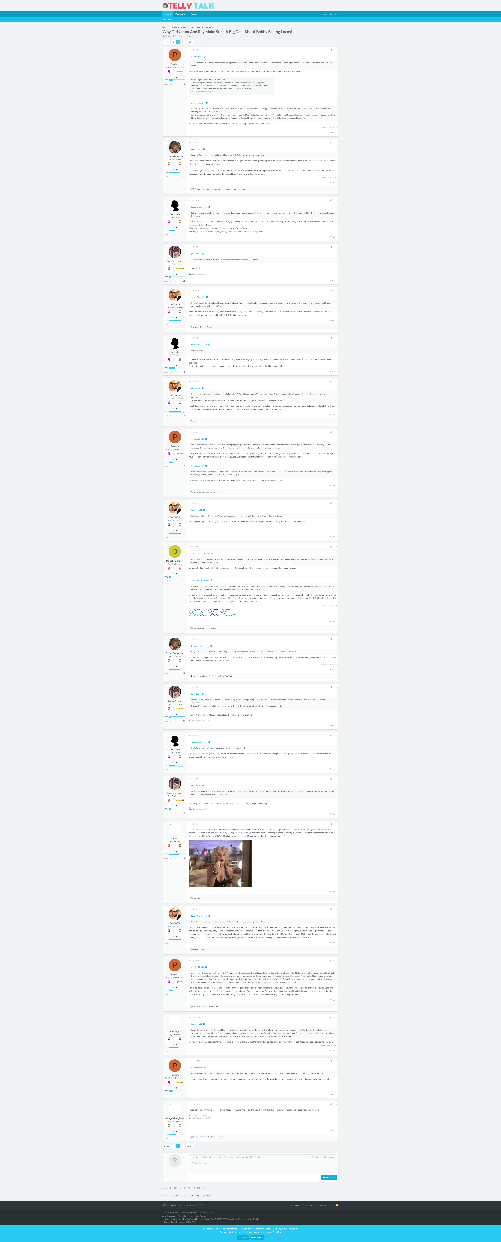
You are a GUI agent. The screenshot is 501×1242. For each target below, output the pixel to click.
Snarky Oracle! (174, 261)
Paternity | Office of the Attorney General (208, 79)
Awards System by (184, 1216)
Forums (167, 14)
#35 (335, 824)
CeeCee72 (175, 304)
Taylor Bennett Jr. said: (200, 553)
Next (189, 42)
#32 (335, 687)
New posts (167, 19)
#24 (335, 247)
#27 (335, 381)
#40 (335, 1104)
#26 (335, 338)
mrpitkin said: (196, 149)
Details (256, 1219)
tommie (175, 838)
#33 (335, 735)
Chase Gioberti (174, 214)
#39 (335, 1061)
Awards (194, 14)
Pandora (175, 64)
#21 (335, 50)
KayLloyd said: (197, 57)
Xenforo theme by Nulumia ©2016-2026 (179, 1222)
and (206, 492)
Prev (167, 42)
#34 (335, 779)
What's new (180, 14)
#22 (335, 142)
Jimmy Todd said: (198, 103)
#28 (335, 432)
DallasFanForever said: (200, 646)
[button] (187, 14)
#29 (335, 503)
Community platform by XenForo (187, 1213)
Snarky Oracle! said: (199, 207)
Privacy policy (322, 1205)
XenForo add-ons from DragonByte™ (201, 1219)
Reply (334, 132)
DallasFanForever (174, 561)
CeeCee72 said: (197, 439)
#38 (335, 1017)
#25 (335, 290)
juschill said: (196, 254)
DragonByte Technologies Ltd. (239, 1219)
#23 (335, 200)
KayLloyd (174, 1031)
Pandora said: (196, 510)
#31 (335, 639)
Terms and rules (308, 1205)
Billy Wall (167, 36)
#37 (335, 960)
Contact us (295, 1205)
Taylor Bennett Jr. (175, 156)
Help (332, 1205)
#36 (335, 909)
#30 (335, 547)
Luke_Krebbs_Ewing (175, 1118)
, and (203, 327)
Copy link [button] (191, 36)
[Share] (331, 50)
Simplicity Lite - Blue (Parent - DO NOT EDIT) (183, 1205)
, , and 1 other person (221, 189)
